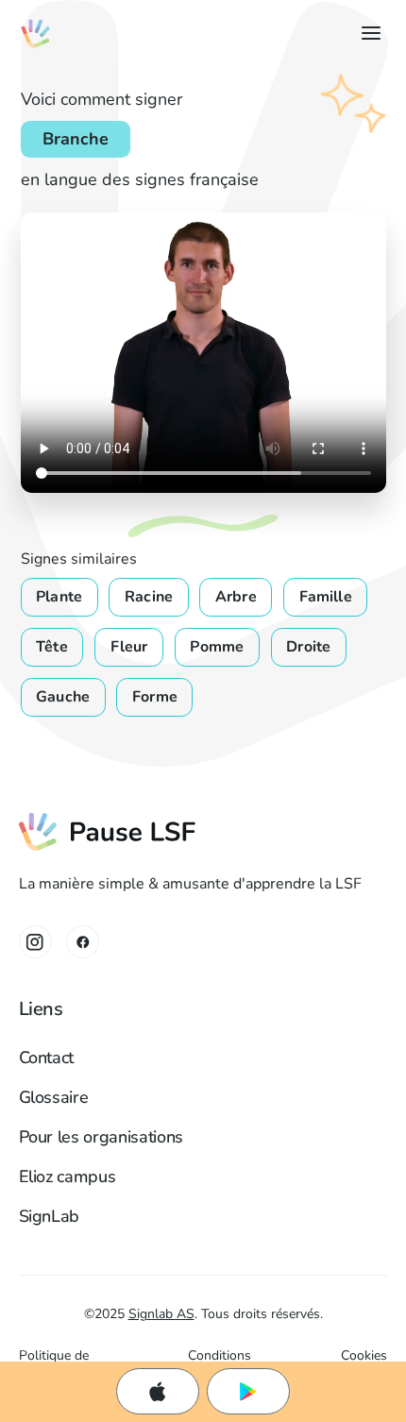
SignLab (49, 1216)
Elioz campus (67, 1176)
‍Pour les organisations (101, 1137)
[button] (366, 33)
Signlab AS (161, 1314)
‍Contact (47, 1057)
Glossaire (54, 1097)
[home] (35, 33)
